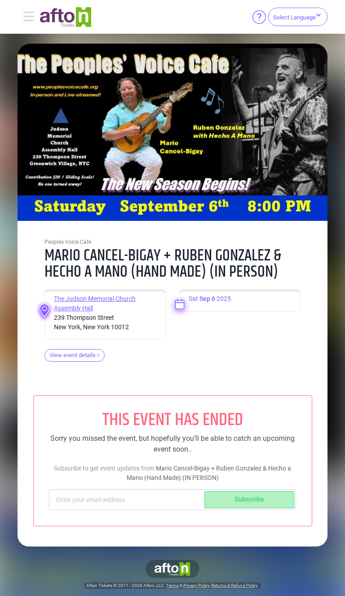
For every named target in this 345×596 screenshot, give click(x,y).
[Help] (259, 17)
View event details (72, 355)
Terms (172, 585)
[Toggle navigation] (29, 17)
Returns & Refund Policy (234, 585)
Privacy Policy (196, 585)
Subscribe (249, 499)
